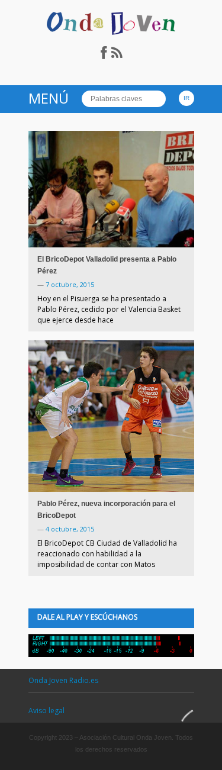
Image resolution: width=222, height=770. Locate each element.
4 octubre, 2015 (70, 528)
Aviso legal (46, 710)
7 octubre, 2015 (70, 284)
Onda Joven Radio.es (63, 680)
